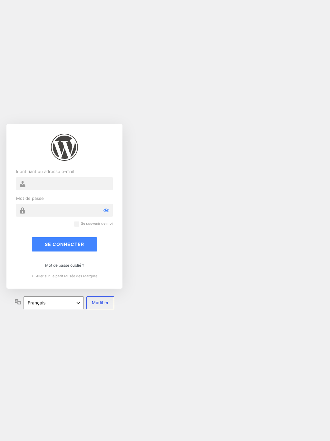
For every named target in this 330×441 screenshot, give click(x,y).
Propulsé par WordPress (64, 147)
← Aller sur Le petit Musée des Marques (65, 276)
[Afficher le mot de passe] (106, 210)
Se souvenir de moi (97, 223)
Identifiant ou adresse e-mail (45, 171)
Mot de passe (30, 198)
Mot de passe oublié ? (64, 265)
